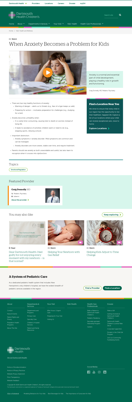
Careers (61, 3)
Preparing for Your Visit (54, 316)
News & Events (12, 314)
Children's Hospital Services (33, 324)
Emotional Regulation (18, 170)
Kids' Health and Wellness (24, 31)
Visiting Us (50, 319)
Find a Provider (92, 288)
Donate (72, 3)
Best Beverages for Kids (55, 393)
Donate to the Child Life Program (115, 333)
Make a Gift (111, 310)
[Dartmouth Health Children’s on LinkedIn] (105, 372)
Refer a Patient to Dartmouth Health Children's (93, 313)
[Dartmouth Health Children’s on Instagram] (100, 372)
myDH (82, 3)
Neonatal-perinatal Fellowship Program (93, 322)
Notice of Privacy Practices (16, 370)
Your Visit (57, 24)
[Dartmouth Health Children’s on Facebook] (89, 372)
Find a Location (112, 288)
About (20, 24)
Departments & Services (38, 24)
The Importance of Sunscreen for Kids (78, 393)
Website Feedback (13, 380)
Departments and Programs (33, 311)
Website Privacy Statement (16, 374)
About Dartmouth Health (17, 358)
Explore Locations (98, 128)
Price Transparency (13, 377)
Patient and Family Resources (33, 329)
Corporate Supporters (114, 329)
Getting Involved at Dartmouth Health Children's (113, 316)
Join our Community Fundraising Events (114, 339)
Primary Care (31, 316)
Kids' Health (72, 24)
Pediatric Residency (93, 318)
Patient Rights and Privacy (13, 318)
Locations (49, 3)
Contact (10, 310)
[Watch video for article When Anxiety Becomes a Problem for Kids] (48, 73)
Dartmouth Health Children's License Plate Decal (115, 323)
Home (11, 24)
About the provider (19, 200)
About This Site (12, 328)
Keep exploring (111, 215)
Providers (36, 3)
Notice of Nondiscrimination (16, 367)
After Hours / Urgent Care (54, 311)
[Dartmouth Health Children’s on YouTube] (94, 372)
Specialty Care (32, 319)
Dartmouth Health (16, 3)
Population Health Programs (13, 324)
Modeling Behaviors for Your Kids (34, 393)
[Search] (120, 15)
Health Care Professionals (90, 24)
